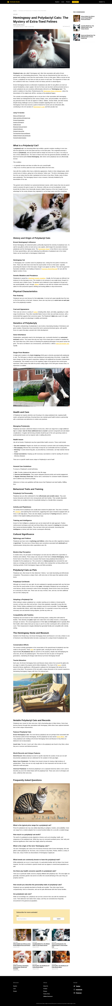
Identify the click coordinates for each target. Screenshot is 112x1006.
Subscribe (75, 1)
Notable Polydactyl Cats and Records (21, 135)
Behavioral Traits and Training (20, 126)
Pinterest (79, 993)
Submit (101, 1)
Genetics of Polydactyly (18, 122)
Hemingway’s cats (39, 107)
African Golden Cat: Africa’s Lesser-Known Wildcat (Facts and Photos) (88, 18)
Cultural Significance (18, 129)
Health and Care (17, 124)
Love (62, 1)
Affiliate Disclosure (48, 996)
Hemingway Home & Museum (52, 91)
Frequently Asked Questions (19, 137)
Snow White (60, 736)
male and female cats (62, 343)
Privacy (45, 991)
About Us (45, 986)
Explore (57, 1)
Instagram (79, 989)
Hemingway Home (44, 249)
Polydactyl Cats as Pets (18, 131)
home (59, 665)
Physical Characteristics (18, 120)
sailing (36, 284)
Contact (45, 988)
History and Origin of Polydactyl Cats (21, 118)
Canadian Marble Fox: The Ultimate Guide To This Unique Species (87, 27)
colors (35, 312)
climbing (18, 511)
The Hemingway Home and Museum (21, 133)
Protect (68, 1)
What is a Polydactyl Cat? (19, 115)
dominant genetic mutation (37, 278)
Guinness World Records (49, 269)
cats (32, 649)
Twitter (78, 986)
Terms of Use (46, 993)
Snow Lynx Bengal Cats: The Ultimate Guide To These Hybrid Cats (59, 945)
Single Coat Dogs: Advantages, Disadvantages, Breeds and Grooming (21, 967)
